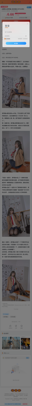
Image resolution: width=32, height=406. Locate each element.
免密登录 (25, 38)
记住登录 (8, 38)
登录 (17, 43)
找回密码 (20, 38)
